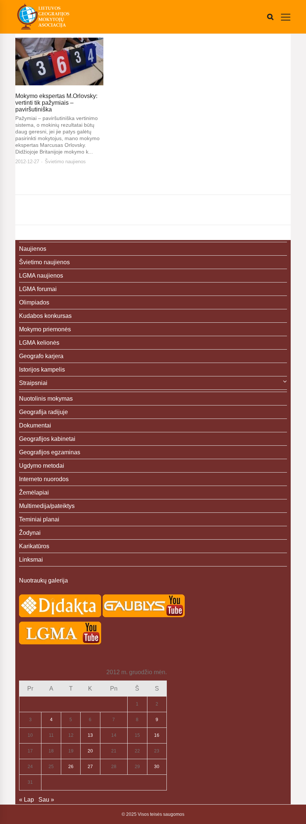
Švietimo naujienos (65, 161)
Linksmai (31, 559)
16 (156, 735)
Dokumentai (35, 425)
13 (90, 735)
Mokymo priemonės (45, 329)
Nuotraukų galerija (43, 580)
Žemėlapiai (34, 492)
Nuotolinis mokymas (46, 398)
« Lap (26, 799)
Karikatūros (34, 546)
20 (90, 751)
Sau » (46, 799)
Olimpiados (34, 302)
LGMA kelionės (39, 343)
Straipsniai (33, 383)
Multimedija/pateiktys (47, 506)
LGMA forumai (38, 289)
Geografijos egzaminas (49, 452)
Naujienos (32, 249)
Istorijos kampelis (42, 369)
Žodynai (30, 533)
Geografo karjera (41, 356)
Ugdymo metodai (41, 465)
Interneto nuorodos (44, 479)
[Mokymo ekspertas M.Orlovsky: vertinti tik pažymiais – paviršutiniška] (59, 61)
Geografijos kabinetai (47, 439)
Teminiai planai (39, 519)
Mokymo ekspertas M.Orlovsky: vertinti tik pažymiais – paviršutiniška (56, 103)
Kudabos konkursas (45, 316)
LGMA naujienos (41, 275)
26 (71, 766)
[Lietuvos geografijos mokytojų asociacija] (43, 16)
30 (156, 766)
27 (90, 766)
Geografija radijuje (43, 412)
